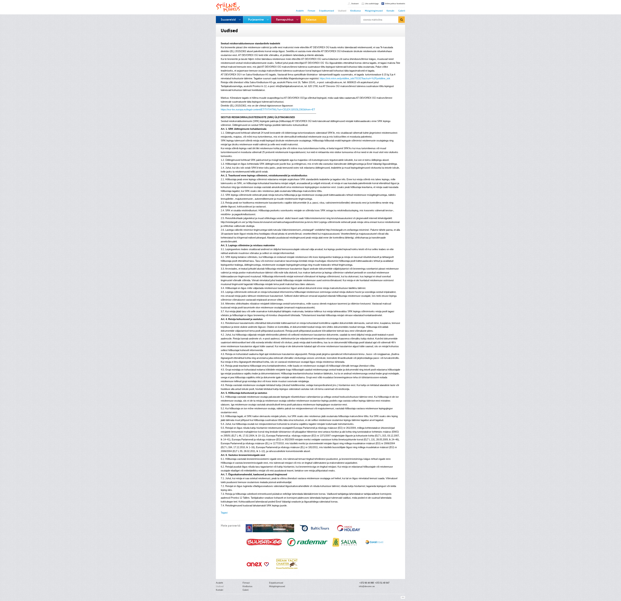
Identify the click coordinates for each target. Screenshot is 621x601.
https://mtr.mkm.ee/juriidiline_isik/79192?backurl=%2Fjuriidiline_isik (355, 78)
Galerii (401, 10)
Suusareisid (228, 19)
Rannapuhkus (284, 19)
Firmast (311, 10)
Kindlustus (355, 10)
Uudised (342, 10)
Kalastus (311, 19)
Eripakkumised (326, 10)
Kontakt (390, 10)
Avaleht (300, 10)
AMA (403, 597)
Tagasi (224, 512)
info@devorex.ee (367, 586)
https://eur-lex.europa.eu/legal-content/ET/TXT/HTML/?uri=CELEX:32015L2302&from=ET (268, 109)
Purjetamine (256, 19)
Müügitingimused (374, 10)
